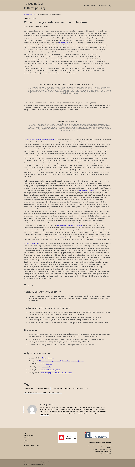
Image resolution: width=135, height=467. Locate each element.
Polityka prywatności (29, 435)
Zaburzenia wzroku (48, 358)
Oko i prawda (46, 367)
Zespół (26, 440)
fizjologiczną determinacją (87, 190)
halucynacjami (63, 43)
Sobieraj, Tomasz (28, 26)
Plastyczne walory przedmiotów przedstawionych (40, 139)
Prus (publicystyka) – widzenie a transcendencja (56, 373)
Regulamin (26, 433)
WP (29, 464)
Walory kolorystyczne (31, 243)
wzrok (34, 14)
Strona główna (28, 14)
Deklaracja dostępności (29, 438)
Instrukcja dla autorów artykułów (31, 445)
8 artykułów (44, 414)
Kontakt (26, 442)
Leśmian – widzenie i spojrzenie (50, 370)
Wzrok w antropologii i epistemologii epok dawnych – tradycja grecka (61, 361)
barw (62, 237)
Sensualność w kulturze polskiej (36, 462)
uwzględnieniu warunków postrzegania (69, 225)
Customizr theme (42, 464)
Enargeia (49, 364)
